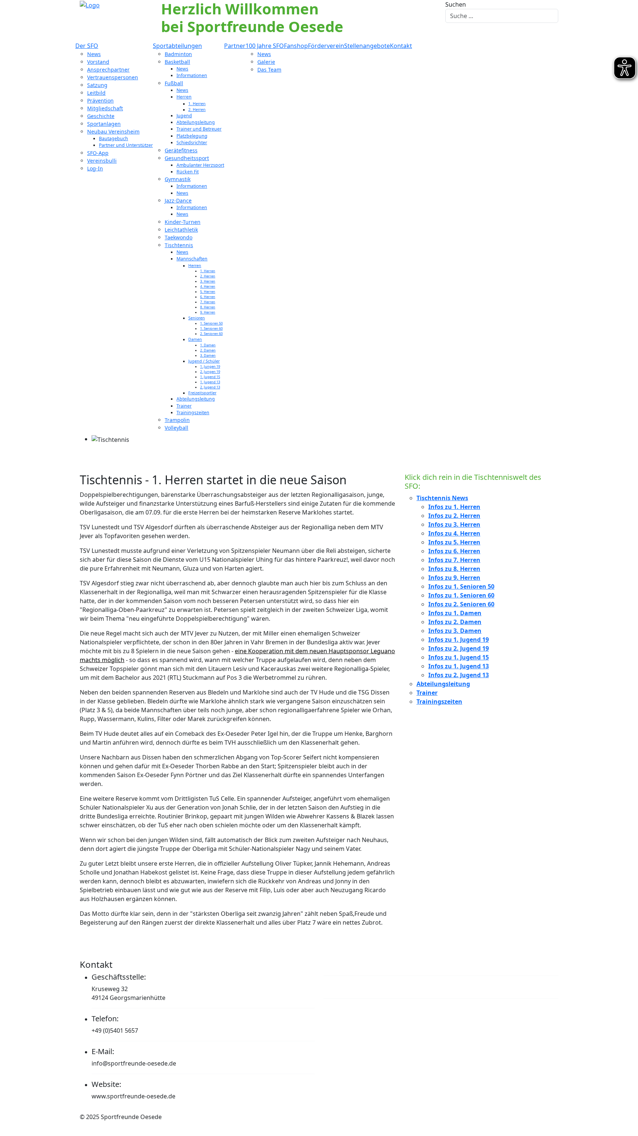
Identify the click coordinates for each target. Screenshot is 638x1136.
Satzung (97, 85)
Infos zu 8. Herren (454, 569)
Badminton (178, 54)
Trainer (184, 406)
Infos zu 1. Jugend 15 (458, 657)
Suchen (455, 4)
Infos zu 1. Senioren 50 (461, 586)
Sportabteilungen (177, 46)
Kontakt (401, 46)
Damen (195, 339)
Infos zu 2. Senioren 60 (461, 604)
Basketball (177, 61)
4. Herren (207, 286)
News (94, 54)
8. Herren (207, 307)
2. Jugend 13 (210, 387)
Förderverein (326, 46)
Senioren (196, 318)
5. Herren (207, 291)
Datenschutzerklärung (370, 987)
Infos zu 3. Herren (454, 524)
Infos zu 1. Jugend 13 (458, 666)
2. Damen (208, 350)
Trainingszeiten (192, 412)
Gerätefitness (181, 150)
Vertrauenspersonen (112, 77)
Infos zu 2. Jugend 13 (458, 675)
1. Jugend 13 (210, 382)
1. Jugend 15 (210, 376)
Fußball (174, 83)
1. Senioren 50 (211, 323)
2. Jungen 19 (210, 371)
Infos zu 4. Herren (454, 533)
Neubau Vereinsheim (113, 131)
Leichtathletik (181, 229)
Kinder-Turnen (182, 221)
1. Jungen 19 (210, 366)
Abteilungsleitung (195, 122)
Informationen (191, 75)
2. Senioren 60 (211, 333)
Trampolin (177, 419)
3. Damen (208, 355)
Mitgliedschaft (105, 108)
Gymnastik (178, 179)
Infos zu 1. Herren (454, 507)
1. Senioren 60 (211, 328)
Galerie (266, 61)
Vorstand (98, 61)
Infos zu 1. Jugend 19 (458, 639)
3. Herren (207, 281)
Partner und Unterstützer (126, 145)
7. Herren (207, 301)
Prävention (100, 100)
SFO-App (98, 152)
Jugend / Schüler (204, 361)
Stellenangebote (367, 46)
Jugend (184, 115)
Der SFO (86, 46)
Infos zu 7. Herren (454, 560)
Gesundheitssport (187, 158)
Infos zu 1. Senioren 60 (461, 595)
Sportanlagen (104, 123)
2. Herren (197, 109)
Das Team (269, 69)
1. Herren (197, 103)
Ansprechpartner (108, 69)
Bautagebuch (113, 138)
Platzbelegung (191, 136)
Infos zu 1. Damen (454, 613)
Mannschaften (191, 259)
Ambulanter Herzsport (200, 165)
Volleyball (176, 427)
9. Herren (207, 312)
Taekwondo (178, 237)
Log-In (95, 168)
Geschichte (100, 116)
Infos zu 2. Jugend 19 (458, 648)
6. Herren (207, 296)
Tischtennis (179, 245)
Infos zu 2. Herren (454, 516)
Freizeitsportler (202, 392)
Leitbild (96, 92)
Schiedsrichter (191, 142)
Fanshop (296, 46)
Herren (184, 97)
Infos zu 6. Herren (454, 551)
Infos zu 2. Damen (454, 622)
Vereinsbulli (102, 160)
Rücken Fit (187, 172)
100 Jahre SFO (265, 46)
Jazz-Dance (178, 200)
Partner (235, 46)
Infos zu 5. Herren (454, 542)
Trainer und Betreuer (199, 129)
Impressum (347, 964)
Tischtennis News (442, 498)
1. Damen (208, 345)
